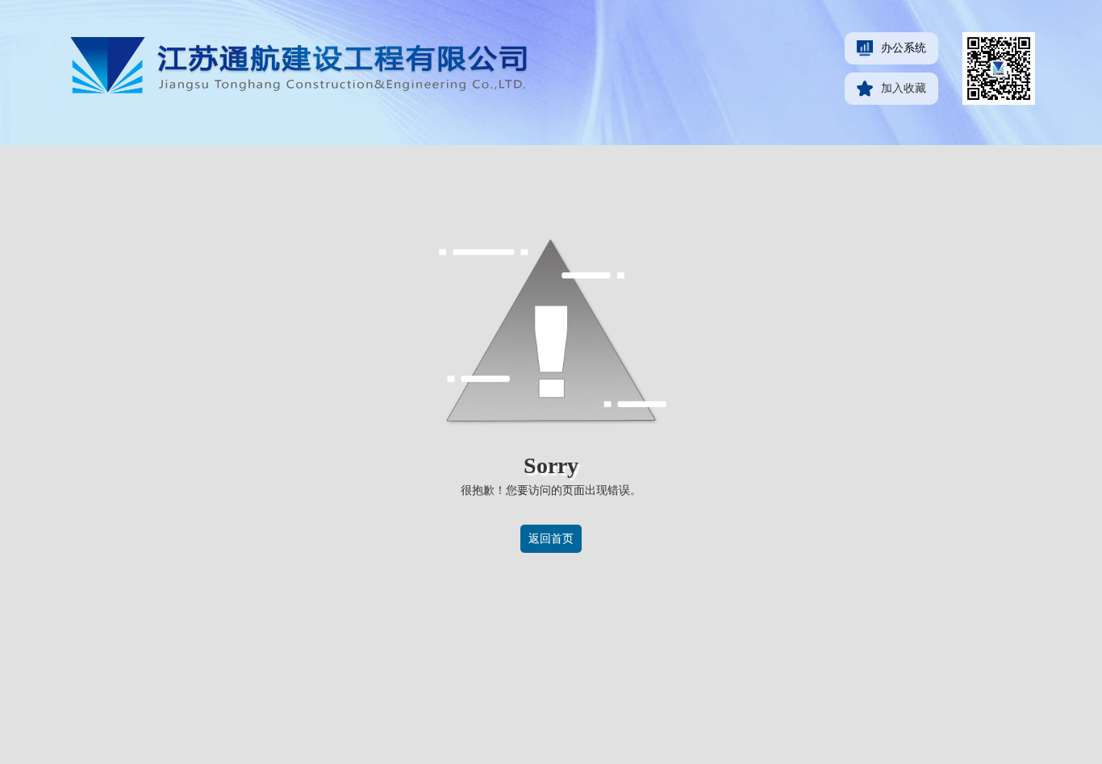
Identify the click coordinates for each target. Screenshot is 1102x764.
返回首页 (551, 539)
